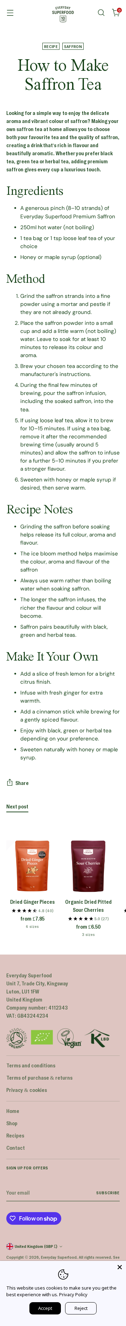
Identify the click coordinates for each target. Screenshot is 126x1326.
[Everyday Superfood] (63, 12)
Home (12, 1111)
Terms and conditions (30, 1065)
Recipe (51, 46)
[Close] (119, 1267)
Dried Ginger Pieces (32, 901)
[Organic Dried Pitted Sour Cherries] (88, 866)
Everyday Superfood (59, 1257)
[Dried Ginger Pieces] (32, 866)
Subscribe (108, 1192)
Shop (12, 1123)
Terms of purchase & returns (39, 1077)
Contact (15, 1147)
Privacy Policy (73, 1294)
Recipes (15, 1135)
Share (22, 783)
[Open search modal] (101, 13)
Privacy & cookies (26, 1090)
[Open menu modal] (10, 13)
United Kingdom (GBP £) (36, 1246)
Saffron (73, 46)
